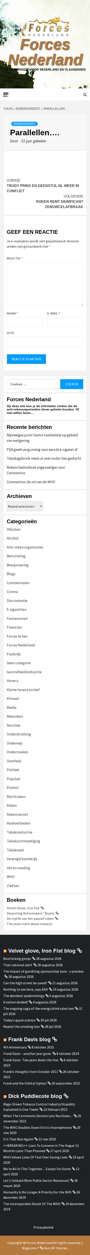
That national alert (17, 965)
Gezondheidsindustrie (24, 672)
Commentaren (18, 582)
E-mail (53, 313)
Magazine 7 (30, 1248)
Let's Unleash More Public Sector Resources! (36, 1180)
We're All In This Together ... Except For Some (37, 1169)
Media (11, 707)
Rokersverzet (24, 123)
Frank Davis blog (29, 1039)
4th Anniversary (15, 1047)
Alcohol (13, 538)
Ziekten (13, 885)
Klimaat (13, 698)
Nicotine (13, 725)
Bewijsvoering (18, 565)
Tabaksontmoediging (23, 841)
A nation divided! (15, 1002)
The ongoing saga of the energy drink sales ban (38, 1008)
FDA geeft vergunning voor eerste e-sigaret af (42, 449)
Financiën (14, 627)
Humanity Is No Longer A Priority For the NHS (37, 1192)
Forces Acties (17, 636)
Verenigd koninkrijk (22, 858)
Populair (13, 778)
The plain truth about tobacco (29, 924)
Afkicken (14, 529)
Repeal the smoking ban (21, 1026)
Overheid (14, 761)
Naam (12, 313)
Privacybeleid (43, 1227)
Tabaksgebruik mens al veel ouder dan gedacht (44, 458)
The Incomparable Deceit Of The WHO (32, 1204)
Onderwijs (14, 743)
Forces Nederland (45, 52)
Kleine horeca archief (23, 689)
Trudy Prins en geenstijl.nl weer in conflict (43, 186)
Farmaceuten (17, 618)
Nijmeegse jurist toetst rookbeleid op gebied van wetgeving (42, 438)
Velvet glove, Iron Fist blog (42, 951)
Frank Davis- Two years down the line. (31, 1060)
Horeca (12, 680)
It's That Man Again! (18, 1139)
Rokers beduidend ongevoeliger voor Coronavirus (36, 470)
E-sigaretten (16, 609)
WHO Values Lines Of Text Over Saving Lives (35, 1157)
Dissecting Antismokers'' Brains (30, 913)
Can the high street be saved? (25, 983)
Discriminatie (17, 600)
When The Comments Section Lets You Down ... (38, 1116)
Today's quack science (19, 1020)
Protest (13, 787)
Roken (12, 805)
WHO (11, 876)
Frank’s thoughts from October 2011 (30, 1071)
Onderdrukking (19, 734)
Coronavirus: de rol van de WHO (31, 481)
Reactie (14, 258)
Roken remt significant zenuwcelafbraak (59, 201)
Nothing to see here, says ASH (25, 989)
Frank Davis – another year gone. (27, 1053)
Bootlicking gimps (17, 958)
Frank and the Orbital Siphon (25, 1083)
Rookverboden (18, 823)
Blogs (11, 573)
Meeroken (15, 716)
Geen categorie (19, 662)
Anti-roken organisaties (25, 547)
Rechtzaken (16, 796)
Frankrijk (14, 654)
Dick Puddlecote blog (35, 1096)
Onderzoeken (17, 752)
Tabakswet (15, 850)
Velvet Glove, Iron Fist (23, 908)
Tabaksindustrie (19, 832)
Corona (12, 591)
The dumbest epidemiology (23, 995)
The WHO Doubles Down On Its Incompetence (37, 1127)
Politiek (13, 769)
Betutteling (16, 556)
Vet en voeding (18, 867)
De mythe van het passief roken (30, 918)
